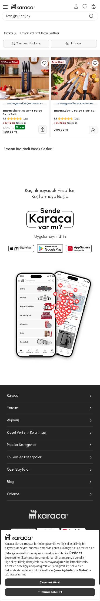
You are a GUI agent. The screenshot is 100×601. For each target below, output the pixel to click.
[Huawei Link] (79, 249)
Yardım (12, 408)
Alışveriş (13, 420)
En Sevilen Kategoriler (24, 457)
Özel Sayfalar (18, 469)
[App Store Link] (21, 248)
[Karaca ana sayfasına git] (48, 514)
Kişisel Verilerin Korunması (26, 432)
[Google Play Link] (50, 248)
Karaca (12, 395)
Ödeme (13, 494)
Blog (10, 482)
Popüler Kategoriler (22, 445)
